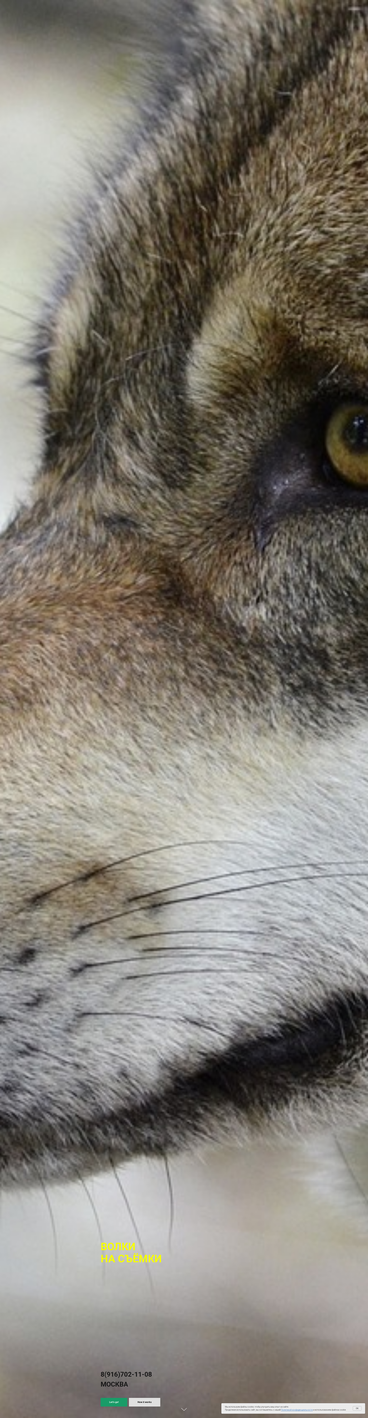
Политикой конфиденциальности (297, 1410)
